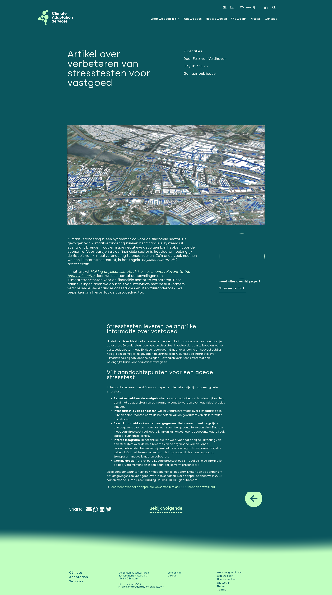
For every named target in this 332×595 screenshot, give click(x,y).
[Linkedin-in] (266, 7)
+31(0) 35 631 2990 (129, 584)
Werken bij (247, 7)
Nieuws (256, 18)
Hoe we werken (216, 18)
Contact (271, 18)
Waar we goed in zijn (165, 18)
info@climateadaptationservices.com (141, 586)
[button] (274, 7)
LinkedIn (172, 575)
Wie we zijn (238, 18)
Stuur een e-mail (231, 288)
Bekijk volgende (166, 508)
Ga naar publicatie (199, 73)
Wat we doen (192, 18)
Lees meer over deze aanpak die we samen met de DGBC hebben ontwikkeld (162, 487)
